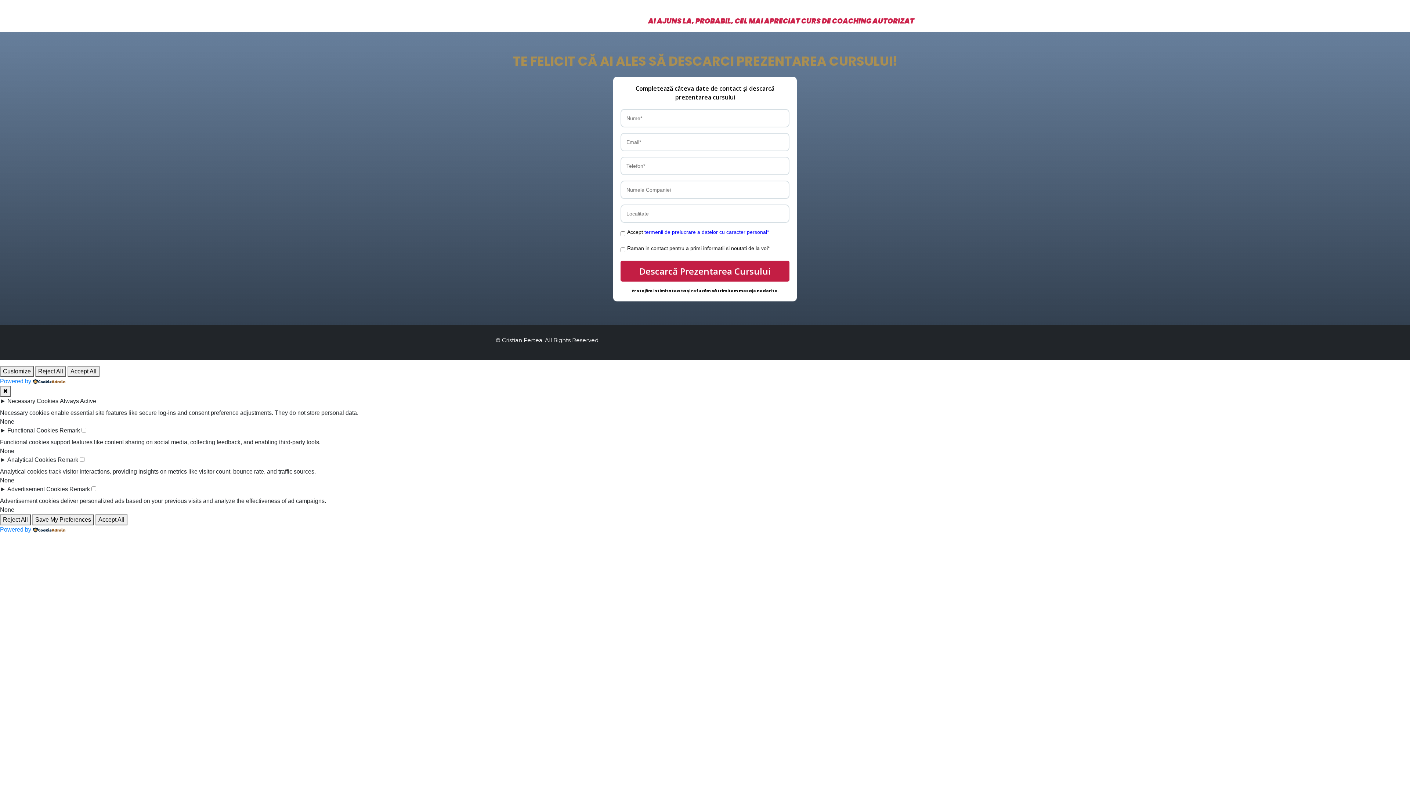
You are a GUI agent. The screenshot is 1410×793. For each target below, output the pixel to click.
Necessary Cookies (32, 401)
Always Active (78, 401)
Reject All (50, 371)
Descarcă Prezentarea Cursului (705, 271)
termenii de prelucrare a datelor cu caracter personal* (706, 232)
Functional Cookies (32, 430)
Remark (69, 430)
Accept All (83, 371)
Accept (698, 232)
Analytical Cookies (31, 460)
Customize (17, 371)
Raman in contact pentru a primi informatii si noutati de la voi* (698, 248)
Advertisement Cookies (37, 489)
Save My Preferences (63, 520)
